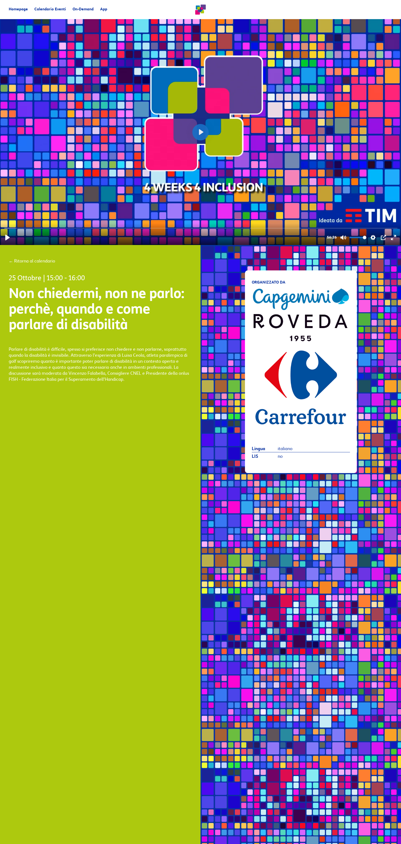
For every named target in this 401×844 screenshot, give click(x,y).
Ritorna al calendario (32, 261)
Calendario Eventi (50, 9)
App (103, 9)
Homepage (18, 9)
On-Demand (83, 9)
